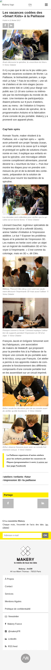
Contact (8, 586)
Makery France (14, 624)
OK (45, 535)
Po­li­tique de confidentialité (17, 609)
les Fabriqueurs (11, 344)
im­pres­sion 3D (12, 480)
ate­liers (8, 476)
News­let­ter (13, 616)
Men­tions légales (13, 601)
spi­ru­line (15, 157)
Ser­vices (9, 594)
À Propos (9, 579)
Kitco (11, 358)
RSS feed (12, 646)
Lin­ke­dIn (12, 639)
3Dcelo (38, 228)
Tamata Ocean (38, 142)
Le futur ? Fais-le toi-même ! (23, 80)
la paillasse (28, 480)
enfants (18, 476)
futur (27, 476)
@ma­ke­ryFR (14, 631)
